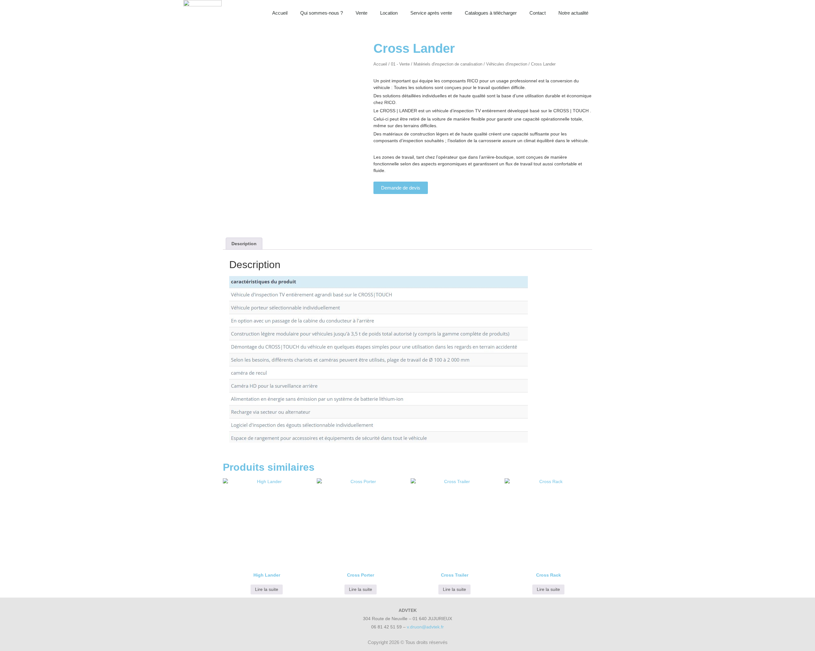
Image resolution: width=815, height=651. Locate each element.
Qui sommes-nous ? (321, 13)
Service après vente (431, 13)
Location (389, 13)
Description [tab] (244, 243)
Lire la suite (266, 589)
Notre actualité (573, 13)
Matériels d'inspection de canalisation (448, 64)
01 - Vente (400, 64)
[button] (625, 13)
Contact (537, 13)
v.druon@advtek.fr (425, 626)
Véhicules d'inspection (506, 64)
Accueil (279, 13)
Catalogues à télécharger (491, 13)
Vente (361, 13)
